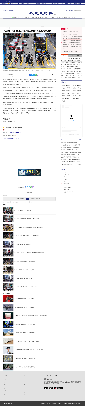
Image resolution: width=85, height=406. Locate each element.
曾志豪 (63, 85)
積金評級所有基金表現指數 (17, 202)
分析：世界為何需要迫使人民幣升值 (70, 66)
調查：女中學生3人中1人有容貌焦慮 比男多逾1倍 (72, 36)
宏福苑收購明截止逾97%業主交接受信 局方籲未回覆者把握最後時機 (72, 40)
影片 (5, 377)
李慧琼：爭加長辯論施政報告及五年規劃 (71, 42)
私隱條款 (59, 403)
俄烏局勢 (65, 181)
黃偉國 (63, 90)
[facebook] (47, 375)
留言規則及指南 (5, 195)
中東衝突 (65, 179)
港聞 (26, 17)
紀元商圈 (71, 10)
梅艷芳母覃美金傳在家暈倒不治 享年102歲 (72, 46)
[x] (53, 375)
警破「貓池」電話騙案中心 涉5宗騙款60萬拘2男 (72, 32)
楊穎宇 (74, 90)
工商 (24, 394)
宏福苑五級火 (66, 192)
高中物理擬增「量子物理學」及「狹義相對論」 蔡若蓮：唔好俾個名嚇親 (72, 44)
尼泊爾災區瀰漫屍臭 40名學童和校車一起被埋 (72, 60)
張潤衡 (73, 93)
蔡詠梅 (79, 90)
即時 (19, 17)
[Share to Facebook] (30, 75)
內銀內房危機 (66, 183)
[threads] (50, 375)
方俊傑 (79, 85)
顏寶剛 (68, 90)
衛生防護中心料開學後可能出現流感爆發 (71, 38)
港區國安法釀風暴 (67, 187)
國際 (33, 17)
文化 (56, 17)
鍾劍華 (68, 85)
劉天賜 (74, 85)
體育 (69, 17)
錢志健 (63, 88)
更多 (78, 98)
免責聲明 (54, 403)
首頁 (9, 17)
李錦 (78, 93)
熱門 (23, 17)
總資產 (8, 202)
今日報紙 (5, 375)
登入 (27, 198)
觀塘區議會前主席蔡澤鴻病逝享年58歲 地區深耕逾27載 (72, 34)
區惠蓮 (63, 101)
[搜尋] (81, 10)
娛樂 (75, 17)
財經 (36, 17)
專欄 (43, 17)
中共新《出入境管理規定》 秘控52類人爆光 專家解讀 (72, 73)
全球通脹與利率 (67, 174)
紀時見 (65, 172)
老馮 (80, 95)
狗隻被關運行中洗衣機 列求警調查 (70, 51)
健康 (53, 17)
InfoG (39, 17)
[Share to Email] (37, 75)
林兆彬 (63, 93)
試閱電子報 (5, 10)
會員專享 (15, 17)
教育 (72, 17)
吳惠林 (63, 95)
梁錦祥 (68, 88)
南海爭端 (65, 177)
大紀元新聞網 (5, 27)
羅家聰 (79, 88)
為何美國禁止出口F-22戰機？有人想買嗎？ (71, 75)
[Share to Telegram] (34, 75)
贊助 (67, 10)
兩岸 (29, 17)
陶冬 (63, 98)
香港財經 (18, 27)
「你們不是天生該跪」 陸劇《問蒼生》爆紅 (72, 64)
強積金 (32, 202)
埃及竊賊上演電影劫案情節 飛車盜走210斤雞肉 (71, 77)
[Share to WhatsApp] (36, 75)
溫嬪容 (67, 98)
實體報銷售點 (11, 10)
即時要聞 (12, 27)
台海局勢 (65, 176)
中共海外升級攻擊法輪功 (69, 191)
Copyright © (65, 403)
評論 (46, 17)
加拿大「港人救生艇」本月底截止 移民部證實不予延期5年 (72, 58)
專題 (5, 392)
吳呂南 (74, 88)
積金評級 (26, 202)
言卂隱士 (75, 95)
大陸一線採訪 (66, 189)
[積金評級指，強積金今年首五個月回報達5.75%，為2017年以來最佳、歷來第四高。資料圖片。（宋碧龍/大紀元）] (29, 51)
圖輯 (24, 392)
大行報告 (65, 185)
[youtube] (56, 375)
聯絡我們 (48, 403)
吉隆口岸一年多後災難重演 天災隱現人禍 (72, 62)
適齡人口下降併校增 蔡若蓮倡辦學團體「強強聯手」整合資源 (72, 49)
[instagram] (44, 375)
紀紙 (65, 17)
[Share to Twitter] (32, 75)
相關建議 (43, 403)
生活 (50, 17)
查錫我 (73, 98)
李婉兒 (68, 95)
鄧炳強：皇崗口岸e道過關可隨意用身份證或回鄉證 (72, 69)
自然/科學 (61, 17)
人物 (5, 397)
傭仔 (68, 93)
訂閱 (35, 198)
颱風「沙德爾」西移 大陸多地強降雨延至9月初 (72, 71)
